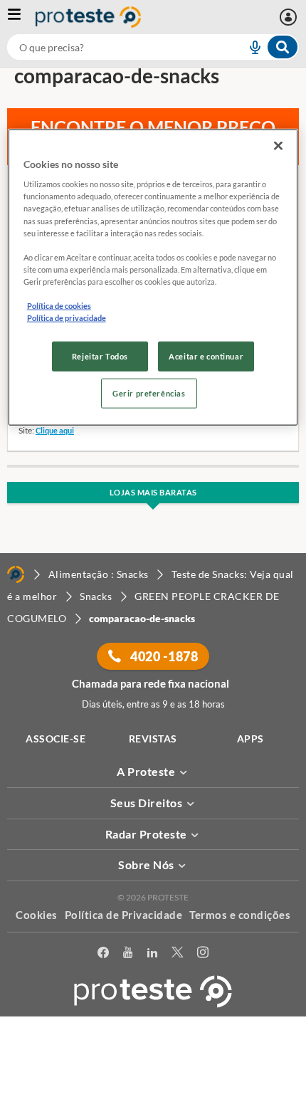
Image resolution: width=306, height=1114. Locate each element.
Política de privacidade (66, 317)
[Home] (15, 574)
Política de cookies (59, 305)
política (43, 1083)
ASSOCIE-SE (55, 738)
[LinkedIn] (152, 955)
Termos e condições (239, 914)
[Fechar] (278, 145)
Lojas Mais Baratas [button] (153, 492)
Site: (26, 430)
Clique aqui (55, 430)
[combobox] (153, 47)
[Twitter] (177, 955)
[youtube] (127, 955)
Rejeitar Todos (100, 356)
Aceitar (153, 1106)
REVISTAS (153, 738)
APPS (250, 738)
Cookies (37, 914)
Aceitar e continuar (206, 356)
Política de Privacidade (124, 914)
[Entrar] (290, 17)
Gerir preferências (148, 393)
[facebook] (103, 955)
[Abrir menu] (21, 17)
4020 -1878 (163, 656)
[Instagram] (203, 955)
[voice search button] (249, 47)
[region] (153, 277)
